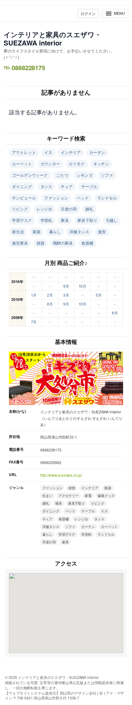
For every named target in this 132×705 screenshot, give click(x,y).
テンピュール (24, 198)
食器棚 (87, 243)
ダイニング (22, 186)
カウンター (50, 164)
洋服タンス (79, 231)
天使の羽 (69, 209)
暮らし (55, 231)
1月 (34, 294)
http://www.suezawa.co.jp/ (61, 475)
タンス (46, 186)
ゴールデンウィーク (30, 175)
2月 (50, 294)
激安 (102, 231)
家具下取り (87, 220)
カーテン (97, 152)
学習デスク (22, 220)
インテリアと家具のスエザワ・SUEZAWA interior (52, 38)
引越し (112, 220)
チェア (67, 186)
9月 (66, 286)
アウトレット (24, 152)
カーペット (22, 164)
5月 (99, 294)
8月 (50, 303)
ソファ (107, 175)
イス (48, 152)
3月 (66, 294)
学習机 (46, 220)
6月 (115, 312)
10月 (83, 286)
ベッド (83, 198)
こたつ (62, 175)
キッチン (101, 164)
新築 (37, 231)
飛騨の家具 (63, 243)
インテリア (71, 152)
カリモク (77, 164)
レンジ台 (44, 209)
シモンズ (85, 175)
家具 (65, 220)
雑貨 (41, 243)
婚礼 (89, 209)
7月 (34, 321)
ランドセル (107, 198)
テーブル (89, 186)
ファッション (56, 198)
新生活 (18, 231)
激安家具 (20, 243)
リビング (20, 209)
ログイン (88, 13)
